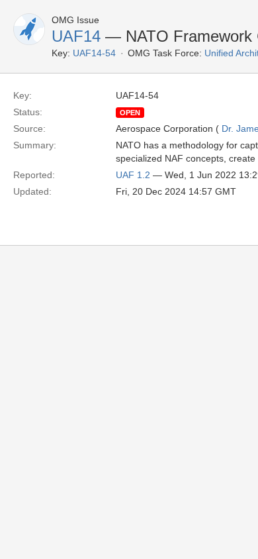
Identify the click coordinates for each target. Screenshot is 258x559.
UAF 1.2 (133, 175)
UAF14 (76, 36)
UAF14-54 (94, 53)
